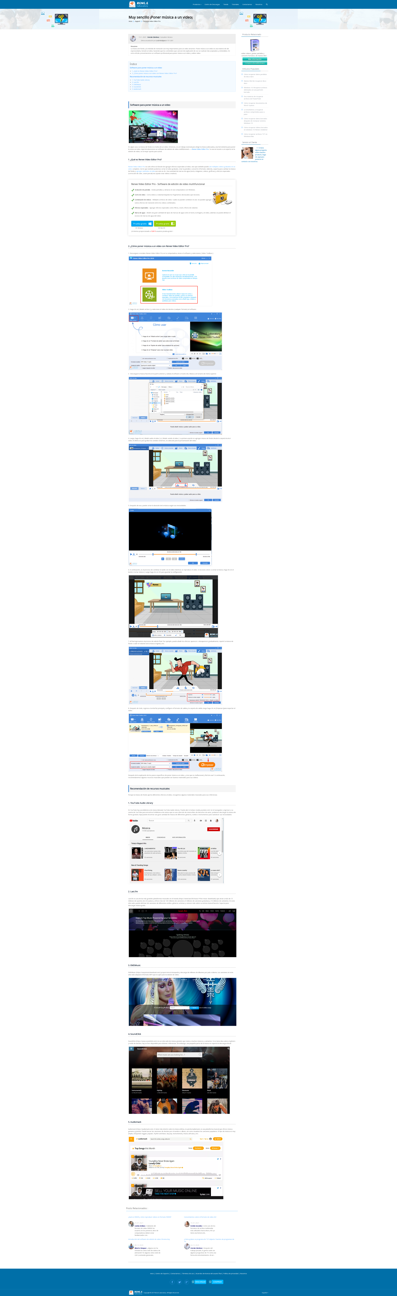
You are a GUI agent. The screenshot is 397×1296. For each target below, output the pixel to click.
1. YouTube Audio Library (141, 80)
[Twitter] (179, 1282)
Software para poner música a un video (146, 67)
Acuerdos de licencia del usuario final (209, 1273)
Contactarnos (175, 1273)
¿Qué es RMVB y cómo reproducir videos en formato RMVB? (149, 1217)
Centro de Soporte (162, 1273)
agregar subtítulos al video (145, 171)
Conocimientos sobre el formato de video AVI (200, 1217)
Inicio (152, 1273)
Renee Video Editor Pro (200, 149)
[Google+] (186, 1282)
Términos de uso (188, 1273)
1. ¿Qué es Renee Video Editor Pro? (144, 71)
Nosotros (243, 1273)
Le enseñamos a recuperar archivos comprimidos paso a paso (254, 112)
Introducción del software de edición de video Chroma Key (149, 1239)
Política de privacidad (230, 1273)
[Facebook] (172, 1282)
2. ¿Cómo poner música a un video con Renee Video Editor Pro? (154, 73)
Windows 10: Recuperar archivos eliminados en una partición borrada (255, 89)
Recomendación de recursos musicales (145, 76)
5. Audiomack (136, 89)
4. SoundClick (136, 87)
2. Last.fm (135, 82)
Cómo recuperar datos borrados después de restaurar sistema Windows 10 (255, 120)
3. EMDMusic (136, 84)
